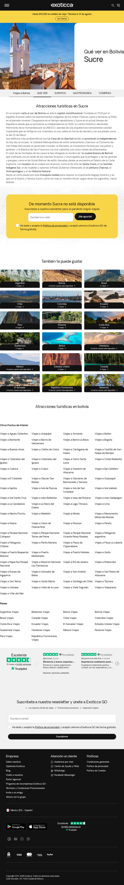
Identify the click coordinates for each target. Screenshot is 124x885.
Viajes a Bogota (103, 439)
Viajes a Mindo (71, 513)
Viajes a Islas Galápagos (108, 497)
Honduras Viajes (41, 630)
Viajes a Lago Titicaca (75, 503)
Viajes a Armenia (72, 433)
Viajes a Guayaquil (105, 478)
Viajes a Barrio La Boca (76, 439)
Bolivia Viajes (102, 612)
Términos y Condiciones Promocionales (25, 788)
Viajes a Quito (103, 552)
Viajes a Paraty (103, 523)
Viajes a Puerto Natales (76, 552)
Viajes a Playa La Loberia (108, 542)
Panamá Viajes (103, 630)
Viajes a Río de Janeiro (75, 562)
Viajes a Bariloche (10, 439)
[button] (85, 216)
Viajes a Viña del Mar (12, 593)
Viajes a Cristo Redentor (108, 459)
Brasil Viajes (7, 618)
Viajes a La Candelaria (12, 503)
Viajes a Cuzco (40, 468)
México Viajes (71, 630)
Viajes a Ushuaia (9, 587)
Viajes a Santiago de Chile (77, 581)
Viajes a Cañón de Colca (45, 449)
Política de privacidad (55, 225)
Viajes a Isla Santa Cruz (13, 497)
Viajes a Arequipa (41, 433)
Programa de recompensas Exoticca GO (26, 784)
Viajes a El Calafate (11, 478)
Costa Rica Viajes (10, 624)
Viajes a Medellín (41, 513)
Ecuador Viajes (40, 624)
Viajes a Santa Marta (43, 581)
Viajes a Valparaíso (105, 587)
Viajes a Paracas (72, 523)
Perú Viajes (6, 636)
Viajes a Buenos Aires (12, 449)
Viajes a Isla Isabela (106, 488)
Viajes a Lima (102, 503)
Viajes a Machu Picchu (12, 513)
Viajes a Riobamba (105, 562)
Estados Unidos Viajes (107, 624)
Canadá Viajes (40, 618)
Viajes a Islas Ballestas (44, 497)
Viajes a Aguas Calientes (14, 433)
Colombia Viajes (104, 618)
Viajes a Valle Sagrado (75, 587)
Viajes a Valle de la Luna (45, 587)
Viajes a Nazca (8, 523)
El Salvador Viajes (73, 624)
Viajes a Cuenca (9, 468)
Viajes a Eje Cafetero (106, 468)
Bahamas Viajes (41, 612)
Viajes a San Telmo (10, 581)
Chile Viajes (70, 618)
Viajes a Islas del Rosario (77, 497)
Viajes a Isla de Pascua (44, 488)
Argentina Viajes (9, 612)
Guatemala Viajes (10, 630)
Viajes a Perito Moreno (44, 542)
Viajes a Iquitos (8, 488)
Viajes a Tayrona (104, 581)
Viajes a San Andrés (74, 571)
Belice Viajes (70, 612)
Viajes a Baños (103, 433)
